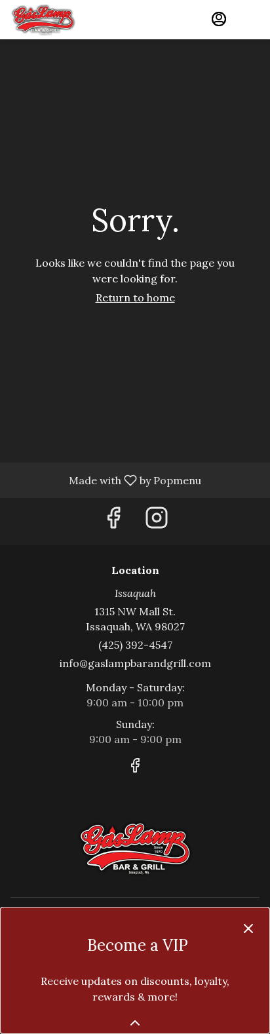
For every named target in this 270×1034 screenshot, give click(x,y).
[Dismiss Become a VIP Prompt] (248, 928)
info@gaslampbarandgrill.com (135, 663)
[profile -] (219, 19)
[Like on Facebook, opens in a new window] (113, 521)
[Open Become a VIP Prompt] (135, 1023)
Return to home (135, 297)
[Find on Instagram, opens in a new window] (156, 521)
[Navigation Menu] (251, 20)
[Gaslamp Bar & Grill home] (69, 19)
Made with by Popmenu (105, 479)
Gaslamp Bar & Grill (135, 847)
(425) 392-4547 (135, 644)
